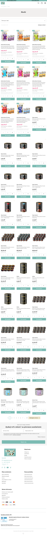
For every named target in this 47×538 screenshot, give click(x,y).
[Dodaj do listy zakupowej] (14, 30)
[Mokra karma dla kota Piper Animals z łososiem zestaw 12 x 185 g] (39, 329)
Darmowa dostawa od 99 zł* (11, 0)
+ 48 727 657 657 (6, 462)
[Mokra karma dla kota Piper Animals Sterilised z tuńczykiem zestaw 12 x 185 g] (8, 360)
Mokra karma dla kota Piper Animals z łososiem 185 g (39, 156)
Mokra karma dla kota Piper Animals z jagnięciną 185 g (23, 187)
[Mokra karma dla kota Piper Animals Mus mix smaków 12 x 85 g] (8, 268)
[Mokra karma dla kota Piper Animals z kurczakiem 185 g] (39, 109)
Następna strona (34, 417)
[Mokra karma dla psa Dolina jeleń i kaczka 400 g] (39, 268)
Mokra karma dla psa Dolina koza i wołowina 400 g (7, 309)
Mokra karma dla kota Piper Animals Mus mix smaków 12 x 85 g (7, 278)
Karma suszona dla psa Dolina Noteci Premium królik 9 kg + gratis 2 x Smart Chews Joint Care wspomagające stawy (7, 47)
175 (27, 417)
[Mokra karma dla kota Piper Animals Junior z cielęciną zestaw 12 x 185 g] (39, 299)
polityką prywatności (17, 434)
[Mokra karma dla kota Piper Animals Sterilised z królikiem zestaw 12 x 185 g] (23, 360)
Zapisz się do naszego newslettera (23, 424)
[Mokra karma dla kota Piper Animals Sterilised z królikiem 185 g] (8, 146)
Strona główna (3, 6)
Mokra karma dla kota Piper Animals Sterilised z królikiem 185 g (7, 156)
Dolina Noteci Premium (5, 44)
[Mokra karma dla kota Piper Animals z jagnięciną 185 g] (23, 176)
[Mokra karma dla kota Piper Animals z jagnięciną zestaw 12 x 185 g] (8, 329)
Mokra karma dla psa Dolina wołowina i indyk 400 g (23, 309)
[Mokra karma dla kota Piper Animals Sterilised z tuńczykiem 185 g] (23, 146)
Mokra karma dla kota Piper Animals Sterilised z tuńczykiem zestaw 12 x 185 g (8, 371)
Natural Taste (3, 400)
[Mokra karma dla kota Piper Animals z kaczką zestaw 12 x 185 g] (23, 329)
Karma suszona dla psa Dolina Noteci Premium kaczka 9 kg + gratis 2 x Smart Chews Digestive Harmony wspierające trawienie (23, 48)
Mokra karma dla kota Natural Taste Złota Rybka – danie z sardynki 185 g (7, 402)
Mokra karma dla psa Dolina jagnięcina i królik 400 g (23, 278)
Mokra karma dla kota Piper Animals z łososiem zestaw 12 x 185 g (39, 340)
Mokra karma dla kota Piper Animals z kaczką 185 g (7, 187)
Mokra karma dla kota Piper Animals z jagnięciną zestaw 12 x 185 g (7, 340)
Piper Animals (35, 117)
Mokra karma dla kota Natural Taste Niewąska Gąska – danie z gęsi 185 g (23, 402)
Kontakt (4, 458)
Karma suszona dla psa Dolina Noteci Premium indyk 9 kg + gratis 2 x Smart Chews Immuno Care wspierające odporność (23, 84)
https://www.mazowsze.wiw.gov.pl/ (7, 524)
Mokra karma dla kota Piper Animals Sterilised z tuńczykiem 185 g (23, 156)
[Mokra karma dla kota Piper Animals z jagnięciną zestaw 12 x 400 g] (23, 238)
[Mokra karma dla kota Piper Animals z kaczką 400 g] (39, 207)
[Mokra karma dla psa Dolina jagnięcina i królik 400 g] (23, 268)
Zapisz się (23, 442)
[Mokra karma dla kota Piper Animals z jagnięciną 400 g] (23, 207)
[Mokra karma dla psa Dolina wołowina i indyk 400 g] (23, 299)
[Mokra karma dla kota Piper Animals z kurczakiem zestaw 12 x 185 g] (39, 360)
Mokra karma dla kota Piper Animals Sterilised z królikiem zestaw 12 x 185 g (23, 370)
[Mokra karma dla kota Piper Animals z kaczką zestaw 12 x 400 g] (8, 238)
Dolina (18, 276)
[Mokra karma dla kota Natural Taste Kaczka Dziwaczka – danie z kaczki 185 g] (39, 392)
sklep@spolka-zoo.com (7, 460)
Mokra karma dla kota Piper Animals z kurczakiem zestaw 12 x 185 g (39, 370)
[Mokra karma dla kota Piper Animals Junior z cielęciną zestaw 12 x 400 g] (39, 238)
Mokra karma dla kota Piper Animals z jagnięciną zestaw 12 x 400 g (23, 248)
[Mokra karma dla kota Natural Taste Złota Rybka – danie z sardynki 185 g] (8, 392)
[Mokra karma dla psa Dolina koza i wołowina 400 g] (8, 299)
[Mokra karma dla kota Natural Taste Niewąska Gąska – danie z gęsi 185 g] (23, 392)
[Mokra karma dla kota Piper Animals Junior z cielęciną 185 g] (39, 176)
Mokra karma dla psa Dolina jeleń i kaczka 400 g (38, 278)
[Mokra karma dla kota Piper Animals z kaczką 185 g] (8, 176)
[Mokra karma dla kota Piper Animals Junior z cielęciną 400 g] (8, 207)
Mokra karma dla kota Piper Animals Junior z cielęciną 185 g (38, 187)
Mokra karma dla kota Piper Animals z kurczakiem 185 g (39, 119)
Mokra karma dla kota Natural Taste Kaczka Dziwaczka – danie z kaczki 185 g (39, 402)
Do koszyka (8, 61)
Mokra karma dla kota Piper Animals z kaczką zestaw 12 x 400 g (7, 248)
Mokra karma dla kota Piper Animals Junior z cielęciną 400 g (7, 217)
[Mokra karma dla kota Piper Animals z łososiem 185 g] (39, 146)
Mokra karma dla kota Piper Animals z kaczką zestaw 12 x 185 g (23, 340)
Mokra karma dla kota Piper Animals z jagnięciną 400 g (23, 217)
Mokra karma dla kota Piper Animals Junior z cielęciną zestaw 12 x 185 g (38, 309)
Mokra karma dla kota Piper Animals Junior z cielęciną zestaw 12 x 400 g (38, 248)
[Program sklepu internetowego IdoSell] (23, 533)
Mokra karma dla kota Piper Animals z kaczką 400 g (39, 217)
